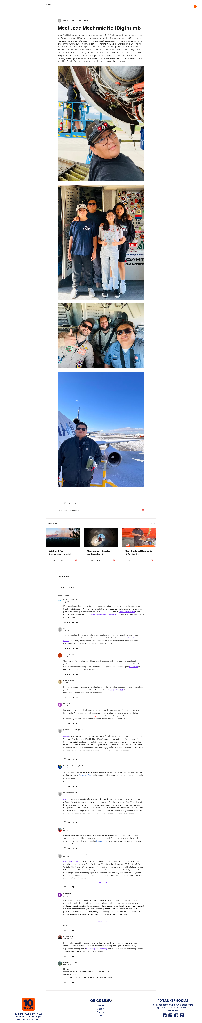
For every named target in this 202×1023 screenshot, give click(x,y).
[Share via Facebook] (59, 503)
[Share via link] (76, 503)
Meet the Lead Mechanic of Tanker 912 (138, 553)
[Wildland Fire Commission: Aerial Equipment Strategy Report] (63, 537)
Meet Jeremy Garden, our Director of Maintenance (99, 553)
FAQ (101, 1015)
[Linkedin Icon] (164, 1015)
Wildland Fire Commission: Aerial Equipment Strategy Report (60, 553)
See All (153, 523)
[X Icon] (182, 1015)
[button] (195, 6)
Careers (101, 1012)
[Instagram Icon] (170, 1015)
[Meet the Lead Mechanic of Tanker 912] (139, 537)
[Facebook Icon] (176, 1015)
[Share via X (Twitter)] (64, 503)
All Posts (49, 5)
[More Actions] (142, 600)
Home (101, 1005)
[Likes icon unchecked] (64, 622)
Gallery (101, 1008)
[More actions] (142, 20)
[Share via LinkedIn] (70, 503)
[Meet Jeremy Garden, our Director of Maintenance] (101, 537)
